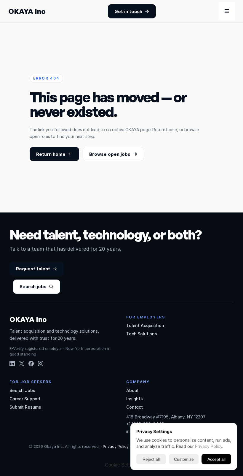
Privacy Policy (116, 446)
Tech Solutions (141, 333)
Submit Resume (25, 407)
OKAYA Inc (26, 11)
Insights (134, 398)
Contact (134, 407)
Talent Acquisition (145, 325)
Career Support (25, 398)
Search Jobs (22, 390)
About (132, 390)
